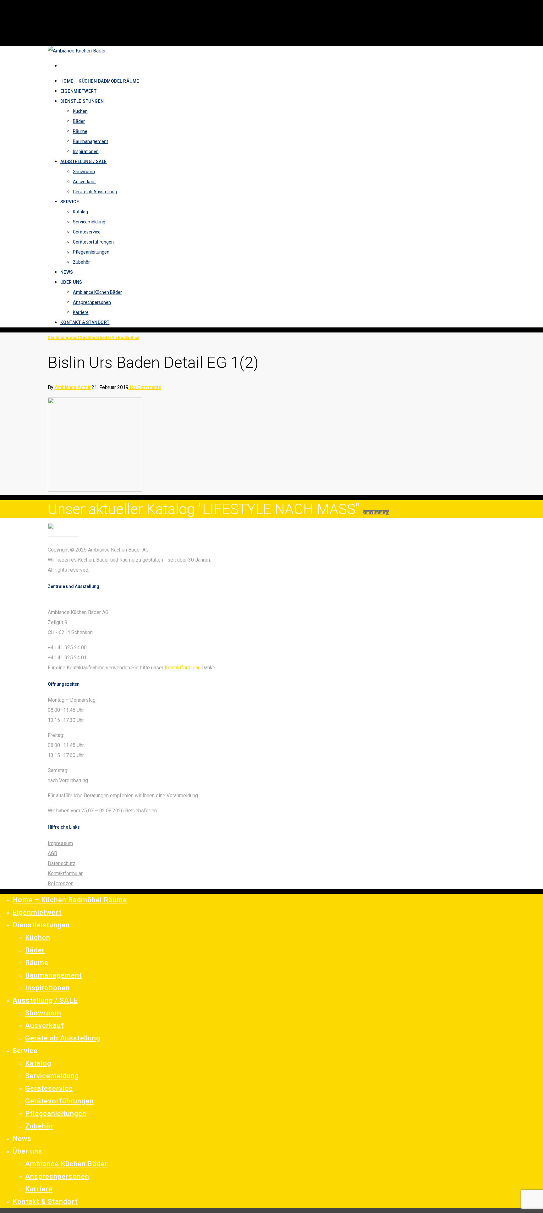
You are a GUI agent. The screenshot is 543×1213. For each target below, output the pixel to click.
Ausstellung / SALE (45, 1000)
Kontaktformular (182, 668)
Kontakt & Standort (45, 1201)
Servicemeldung (52, 1076)
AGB (52, 853)
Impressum (60, 843)
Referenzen (61, 883)
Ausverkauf (44, 1025)
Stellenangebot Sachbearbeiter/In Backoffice (94, 337)
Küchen (37, 937)
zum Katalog (376, 512)
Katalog (38, 1063)
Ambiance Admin (73, 387)
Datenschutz (61, 863)
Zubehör (39, 1126)
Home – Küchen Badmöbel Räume (70, 900)
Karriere (38, 1189)
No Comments (145, 387)
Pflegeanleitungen (55, 1113)
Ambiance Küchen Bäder (66, 1164)
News (22, 1139)
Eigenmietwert (37, 912)
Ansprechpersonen (57, 1176)
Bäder (35, 950)
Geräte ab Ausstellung (62, 1038)
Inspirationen (47, 988)
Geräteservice (49, 1088)
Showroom (43, 1013)
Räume (36, 963)
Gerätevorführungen (59, 1101)
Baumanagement (53, 975)
